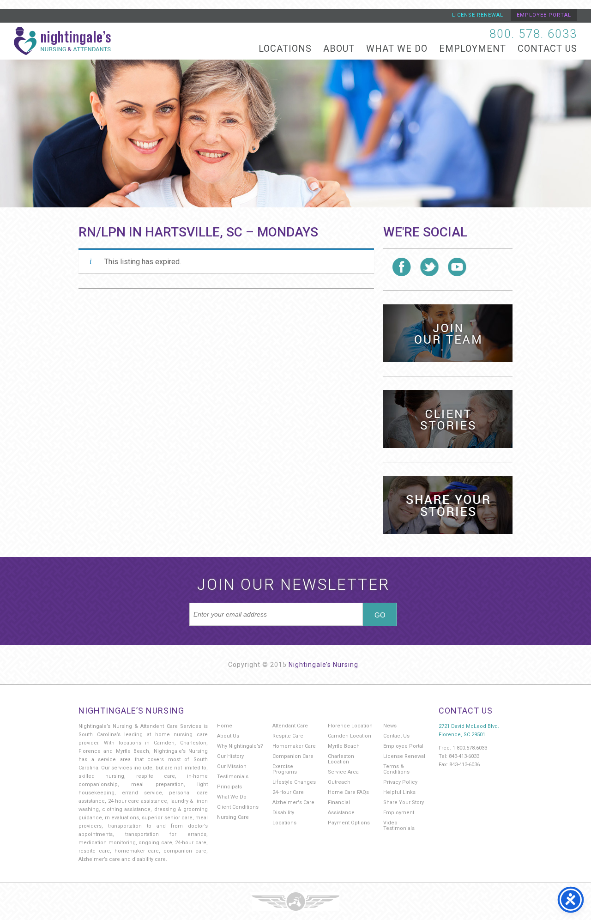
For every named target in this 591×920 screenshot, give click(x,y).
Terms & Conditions (396, 769)
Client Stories (448, 419)
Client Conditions (238, 807)
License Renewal (477, 15)
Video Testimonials (399, 825)
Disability (283, 813)
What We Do (397, 48)
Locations (285, 48)
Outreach (339, 782)
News (390, 726)
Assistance (341, 813)
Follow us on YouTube (457, 267)
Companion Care (293, 756)
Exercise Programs (284, 769)
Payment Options (349, 823)
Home (224, 726)
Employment (472, 48)
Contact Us (547, 48)
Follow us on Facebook (401, 267)
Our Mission (232, 766)
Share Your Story (403, 802)
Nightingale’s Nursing (323, 664)
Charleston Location (341, 759)
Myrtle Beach (344, 746)
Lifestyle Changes (294, 782)
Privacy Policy (400, 782)
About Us (228, 736)
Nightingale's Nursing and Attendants (62, 41)
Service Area (343, 772)
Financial (339, 802)
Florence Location (350, 726)
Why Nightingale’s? (240, 746)
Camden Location (349, 736)
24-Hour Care (288, 792)
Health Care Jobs (448, 333)
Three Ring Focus (295, 901)
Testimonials (232, 777)
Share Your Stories (448, 505)
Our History (230, 756)
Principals (229, 787)
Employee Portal (544, 15)
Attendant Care (290, 726)
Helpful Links (399, 792)
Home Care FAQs (348, 792)
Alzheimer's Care (293, 802)
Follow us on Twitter (429, 267)
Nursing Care (233, 817)
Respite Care (287, 736)
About (339, 48)
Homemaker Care (294, 746)
